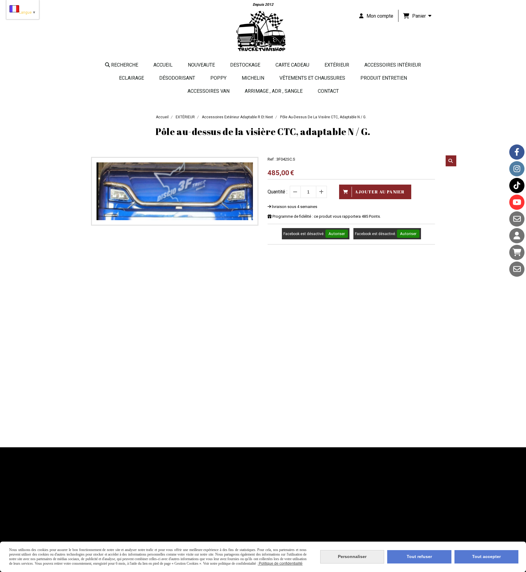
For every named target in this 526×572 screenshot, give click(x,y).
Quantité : (277, 192)
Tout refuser (419, 556)
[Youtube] (516, 202)
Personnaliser (352, 556)
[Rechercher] (451, 160)
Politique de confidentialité (280, 563)
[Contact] (516, 219)
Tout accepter (486, 556)
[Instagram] (516, 168)
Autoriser (336, 233)
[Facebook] (516, 152)
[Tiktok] (516, 185)
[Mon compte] (516, 235)
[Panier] (516, 252)
